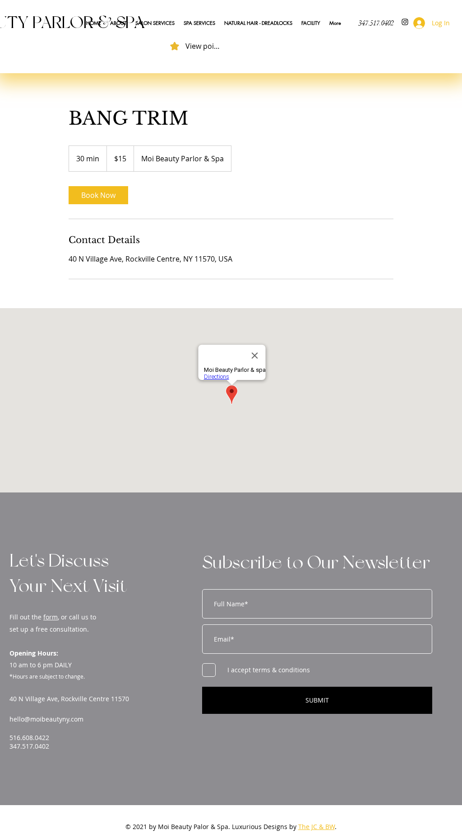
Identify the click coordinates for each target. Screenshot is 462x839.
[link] (98, 195)
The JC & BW (316, 826)
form (50, 617)
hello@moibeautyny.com (46, 719)
